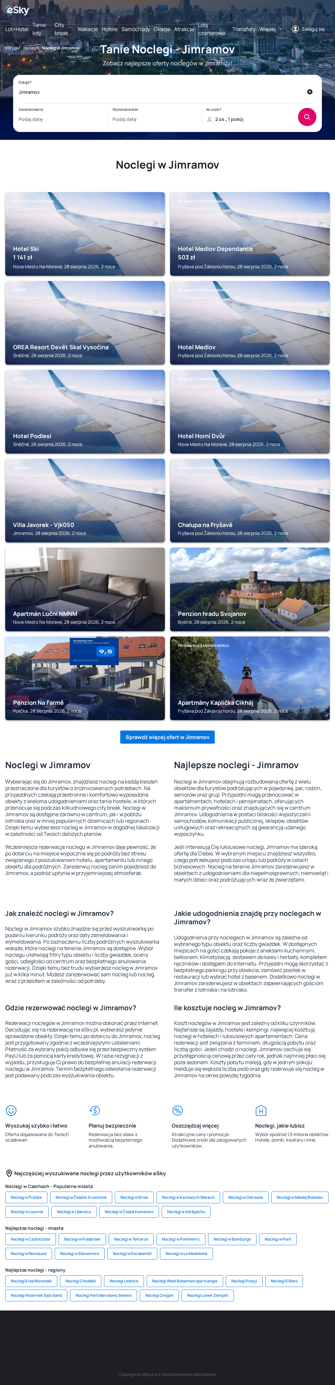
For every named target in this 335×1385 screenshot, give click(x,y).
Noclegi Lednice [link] (124, 1281)
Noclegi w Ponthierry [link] (181, 1239)
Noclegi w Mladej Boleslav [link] (300, 1197)
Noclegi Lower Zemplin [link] (207, 1295)
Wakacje (88, 29)
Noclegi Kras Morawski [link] (31, 1281)
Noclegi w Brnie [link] (134, 1197)
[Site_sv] (246, 1330)
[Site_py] (324, 1330)
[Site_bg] (50, 1330)
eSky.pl (11, 48)
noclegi (30, 48)
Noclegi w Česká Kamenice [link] (129, 1211)
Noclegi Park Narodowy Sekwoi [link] (104, 1295)
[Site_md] (128, 1330)
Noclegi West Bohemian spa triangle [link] (185, 1281)
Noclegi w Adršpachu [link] (186, 1211)
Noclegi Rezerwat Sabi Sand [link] (36, 1295)
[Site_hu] (167, 1330)
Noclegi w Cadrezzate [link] (30, 1239)
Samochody (135, 29)
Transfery (244, 29)
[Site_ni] (266, 1330)
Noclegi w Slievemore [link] (79, 1253)
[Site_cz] (109, 1330)
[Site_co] (187, 1330)
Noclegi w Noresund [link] (28, 1253)
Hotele (109, 29)
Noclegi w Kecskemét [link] (132, 1253)
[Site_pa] (226, 1330)
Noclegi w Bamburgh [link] (232, 1239)
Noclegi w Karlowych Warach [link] (188, 1197)
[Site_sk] (148, 1330)
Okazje (162, 29)
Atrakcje (184, 29)
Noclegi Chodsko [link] (80, 1281)
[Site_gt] (285, 1330)
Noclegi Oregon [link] (159, 1295)
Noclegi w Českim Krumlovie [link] (81, 1197)
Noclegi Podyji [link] (244, 1281)
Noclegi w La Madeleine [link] (186, 1253)
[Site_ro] (30, 1330)
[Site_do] (207, 1330)
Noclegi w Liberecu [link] (74, 1211)
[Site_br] (10, 1330)
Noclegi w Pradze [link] (26, 1197)
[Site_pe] (69, 1330)
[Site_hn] (305, 1330)
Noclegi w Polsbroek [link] (82, 1239)
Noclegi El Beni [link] (284, 1281)
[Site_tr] (89, 1330)
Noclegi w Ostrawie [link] (245, 1197)
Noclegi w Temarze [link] (131, 1239)
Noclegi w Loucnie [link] (27, 1211)
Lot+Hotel (16, 29)
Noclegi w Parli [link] (278, 1239)
